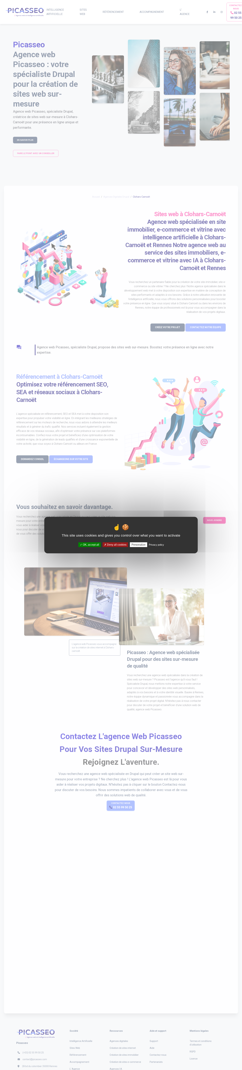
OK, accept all (90, 544)
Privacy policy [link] (156, 544)
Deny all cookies (116, 544)
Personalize (139, 544)
